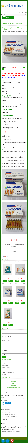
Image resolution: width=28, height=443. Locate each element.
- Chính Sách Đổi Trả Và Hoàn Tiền (8, 414)
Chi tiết (5, 280)
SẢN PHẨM (14, 246)
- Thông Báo (3, 417)
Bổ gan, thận (5, 362)
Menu (7, 17)
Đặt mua (10, 280)
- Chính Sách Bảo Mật (5, 412)
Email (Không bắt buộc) (6, 336)
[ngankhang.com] (14, 5)
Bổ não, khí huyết (6, 369)
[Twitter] (6, 256)
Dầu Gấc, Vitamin (6, 367)
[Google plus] (5, 256)
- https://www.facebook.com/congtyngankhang (10, 431)
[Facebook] (3, 256)
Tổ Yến (4, 374)
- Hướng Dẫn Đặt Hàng (5, 409)
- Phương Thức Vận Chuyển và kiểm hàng (9, 416)
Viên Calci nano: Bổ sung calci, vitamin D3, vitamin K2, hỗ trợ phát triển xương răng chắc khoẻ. (20, 284)
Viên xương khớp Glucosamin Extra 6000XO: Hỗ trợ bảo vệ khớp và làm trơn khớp (8, 306)
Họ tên (3, 332)
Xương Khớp (5, 365)
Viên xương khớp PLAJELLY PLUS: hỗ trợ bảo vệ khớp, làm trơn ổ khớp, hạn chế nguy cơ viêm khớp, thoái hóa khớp (7, 262)
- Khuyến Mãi (4, 419)
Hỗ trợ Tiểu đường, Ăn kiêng (8, 372)
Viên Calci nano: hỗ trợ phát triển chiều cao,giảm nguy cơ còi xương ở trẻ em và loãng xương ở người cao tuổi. (8, 284)
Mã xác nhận (5, 350)
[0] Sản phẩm (22, 12)
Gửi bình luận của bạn (7, 340)
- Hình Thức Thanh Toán (6, 411)
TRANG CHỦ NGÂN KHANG (19, 244)
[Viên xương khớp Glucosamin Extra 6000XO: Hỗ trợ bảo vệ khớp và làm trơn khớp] (8, 313)
